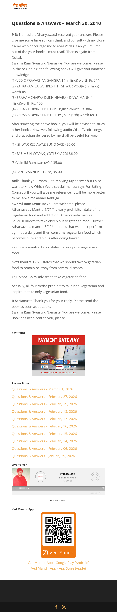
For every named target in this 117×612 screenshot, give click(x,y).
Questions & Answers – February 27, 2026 (44, 396)
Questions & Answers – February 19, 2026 (44, 404)
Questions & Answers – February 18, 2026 (44, 411)
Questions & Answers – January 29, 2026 (43, 455)
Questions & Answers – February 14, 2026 (44, 441)
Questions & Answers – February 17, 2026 (44, 418)
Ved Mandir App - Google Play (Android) (58, 562)
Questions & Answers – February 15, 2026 (44, 433)
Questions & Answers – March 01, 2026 (42, 389)
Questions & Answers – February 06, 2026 (44, 448)
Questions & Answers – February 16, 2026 (44, 426)
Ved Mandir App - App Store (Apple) (58, 568)
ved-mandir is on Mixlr (58, 500)
